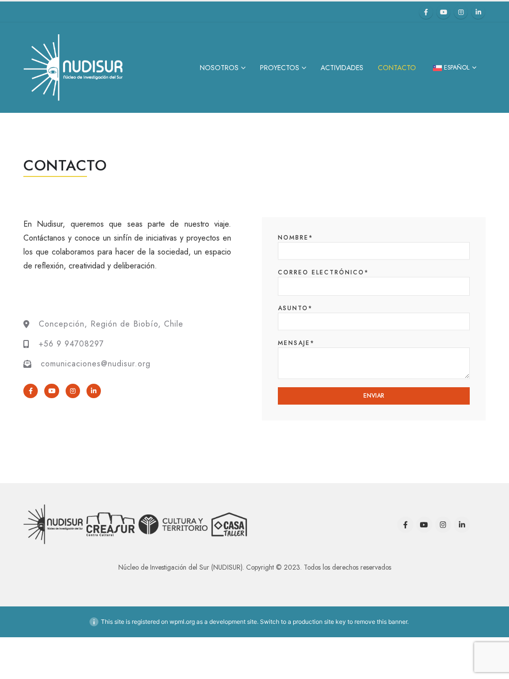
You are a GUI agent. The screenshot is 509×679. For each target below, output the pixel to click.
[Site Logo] (73, 67)
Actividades (342, 68)
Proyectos (279, 68)
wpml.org (182, 621)
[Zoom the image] (53, 509)
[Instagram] (461, 12)
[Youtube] (443, 12)
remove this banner (380, 621)
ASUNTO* (295, 308)
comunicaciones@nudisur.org (96, 363)
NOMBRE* (295, 237)
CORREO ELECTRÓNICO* (323, 272)
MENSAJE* (296, 343)
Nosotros (219, 68)
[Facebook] (426, 12)
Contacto (397, 68)
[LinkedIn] (478, 12)
